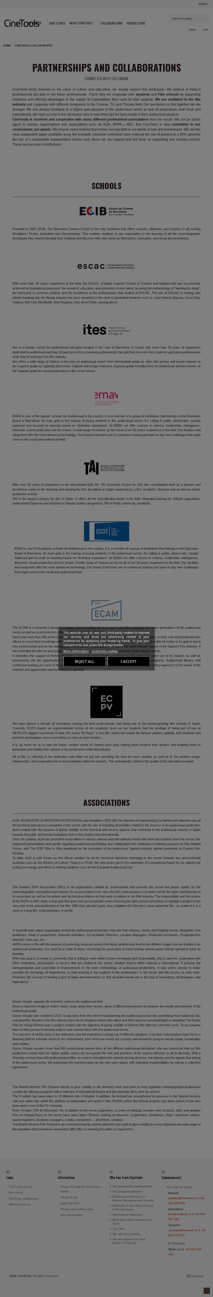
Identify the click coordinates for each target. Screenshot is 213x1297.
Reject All (84, 661)
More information (76, 651)
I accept (128, 661)
